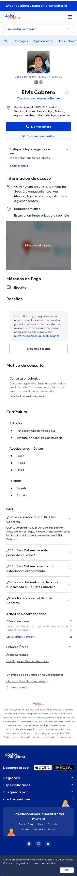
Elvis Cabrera (67, 41)
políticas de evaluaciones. (43, 336)
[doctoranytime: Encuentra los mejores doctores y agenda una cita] (5, 41)
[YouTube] (48, 844)
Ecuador (27, 829)
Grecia (22, 824)
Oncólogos (20, 41)
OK (67, 870)
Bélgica (32, 824)
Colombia (53, 824)
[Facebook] (29, 844)
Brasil (51, 829)
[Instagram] (38, 844)
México (42, 824)
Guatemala (40, 829)
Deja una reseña (38, 348)
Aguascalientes (43, 41)
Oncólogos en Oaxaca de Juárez (27, 661)
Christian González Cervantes (26, 681)
